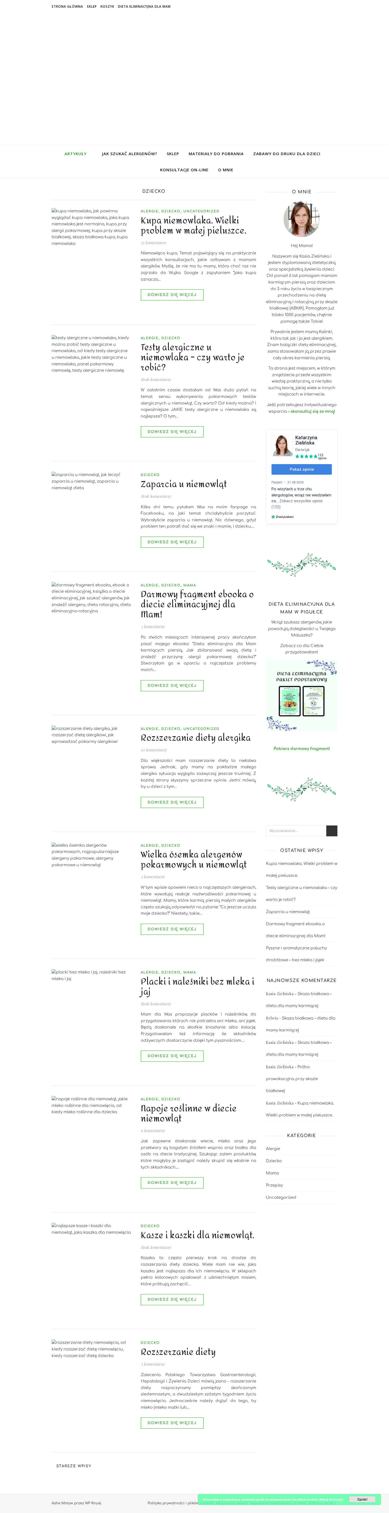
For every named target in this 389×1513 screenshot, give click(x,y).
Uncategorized (201, 211)
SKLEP (173, 153)
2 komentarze (153, 876)
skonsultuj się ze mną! (313, 411)
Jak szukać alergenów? (129, 153)
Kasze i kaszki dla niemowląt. (198, 1235)
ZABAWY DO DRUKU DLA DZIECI (286, 153)
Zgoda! (362, 1499)
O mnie (225, 169)
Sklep (92, 6)
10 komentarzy (154, 749)
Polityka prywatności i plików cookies (181, 1503)
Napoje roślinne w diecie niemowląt (189, 1114)
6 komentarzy (153, 1130)
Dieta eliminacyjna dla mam (144, 6)
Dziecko (170, 211)
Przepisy (274, 1185)
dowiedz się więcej (172, 295)
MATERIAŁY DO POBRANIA (216, 153)
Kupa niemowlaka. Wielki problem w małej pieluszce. (193, 226)
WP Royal (93, 1503)
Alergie (150, 211)
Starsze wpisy (73, 1466)
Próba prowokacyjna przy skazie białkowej (292, 1079)
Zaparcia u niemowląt (184, 484)
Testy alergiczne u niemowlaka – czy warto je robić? (193, 357)
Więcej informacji (331, 1499)
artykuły (76, 153)
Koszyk (107, 6)
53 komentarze (153, 242)
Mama (189, 585)
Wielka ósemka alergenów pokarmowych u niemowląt (194, 860)
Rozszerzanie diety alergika (196, 738)
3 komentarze (153, 626)
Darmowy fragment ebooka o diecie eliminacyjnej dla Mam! (197, 604)
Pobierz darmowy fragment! (302, 749)
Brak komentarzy (156, 379)
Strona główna (67, 6)
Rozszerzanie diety (178, 1352)
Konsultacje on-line (184, 169)
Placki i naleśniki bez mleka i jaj (197, 987)
